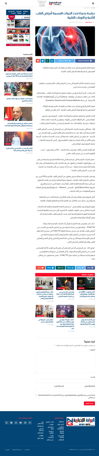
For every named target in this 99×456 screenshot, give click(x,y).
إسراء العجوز (88, 22)
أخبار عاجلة (39, 288)
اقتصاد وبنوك (9, 69)
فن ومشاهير (40, 422)
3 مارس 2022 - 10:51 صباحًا (75, 22)
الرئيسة (93, 7)
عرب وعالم (50, 440)
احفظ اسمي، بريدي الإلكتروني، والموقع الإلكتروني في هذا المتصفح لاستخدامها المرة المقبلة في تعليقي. (66, 396)
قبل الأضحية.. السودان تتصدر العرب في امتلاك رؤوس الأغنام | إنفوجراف (87, 322)
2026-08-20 (70, 299)
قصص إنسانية (41, 429)
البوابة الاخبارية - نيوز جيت (85, 449)
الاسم (92, 377)
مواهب (41, 435)
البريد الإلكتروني (58, 386)
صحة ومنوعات (86, 7)
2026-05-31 (49, 301)
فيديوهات (40, 426)
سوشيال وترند (51, 427)
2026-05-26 (91, 326)
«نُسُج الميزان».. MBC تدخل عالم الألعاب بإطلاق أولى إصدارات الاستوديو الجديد (87, 294)
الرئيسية (27, 449)
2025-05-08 (70, 331)
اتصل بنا (7, 449)
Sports (61, 422)
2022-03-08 (49, 324)
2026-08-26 (91, 299)
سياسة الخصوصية (17, 449)
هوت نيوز (40, 438)
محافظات (8, 94)
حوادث (51, 424)
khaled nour (72, 449)
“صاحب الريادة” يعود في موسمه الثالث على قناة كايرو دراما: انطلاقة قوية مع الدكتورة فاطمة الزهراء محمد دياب (65, 324)
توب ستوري (81, 288)
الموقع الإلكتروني (89, 386)
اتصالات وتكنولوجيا (60, 427)
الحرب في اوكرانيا (61, 436)
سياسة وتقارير (51, 432)
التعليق (92, 350)
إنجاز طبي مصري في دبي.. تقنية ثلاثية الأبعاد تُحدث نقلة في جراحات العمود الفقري (65, 294)
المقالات (61, 440)
